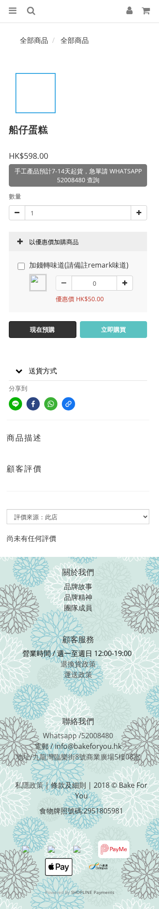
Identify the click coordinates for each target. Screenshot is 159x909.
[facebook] (33, 403)
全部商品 (34, 40)
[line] (15, 403)
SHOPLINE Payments (92, 892)
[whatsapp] (50, 403)
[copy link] (68, 403)
